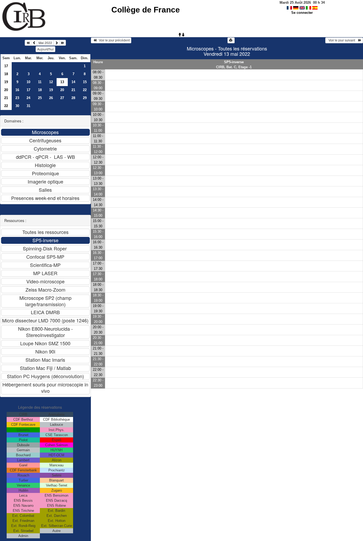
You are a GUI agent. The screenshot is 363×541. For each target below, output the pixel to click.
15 (85, 82)
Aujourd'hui (45, 49)
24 (28, 98)
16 (17, 90)
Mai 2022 (45, 42)
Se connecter (302, 13)
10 (28, 82)
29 (85, 98)
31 (28, 106)
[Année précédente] (28, 43)
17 (6, 66)
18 (6, 74)
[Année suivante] (63, 43)
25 (40, 98)
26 (51, 98)
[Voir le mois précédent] (34, 43)
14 (73, 82)
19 (6, 82)
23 (17, 98)
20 (6, 90)
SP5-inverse (234, 62)
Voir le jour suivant (342, 40)
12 (51, 82)
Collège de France (145, 9)
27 (62, 98)
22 (85, 90)
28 (73, 98)
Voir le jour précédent (113, 40)
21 (73, 90)
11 (39, 82)
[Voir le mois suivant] (56, 43)
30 (17, 106)
